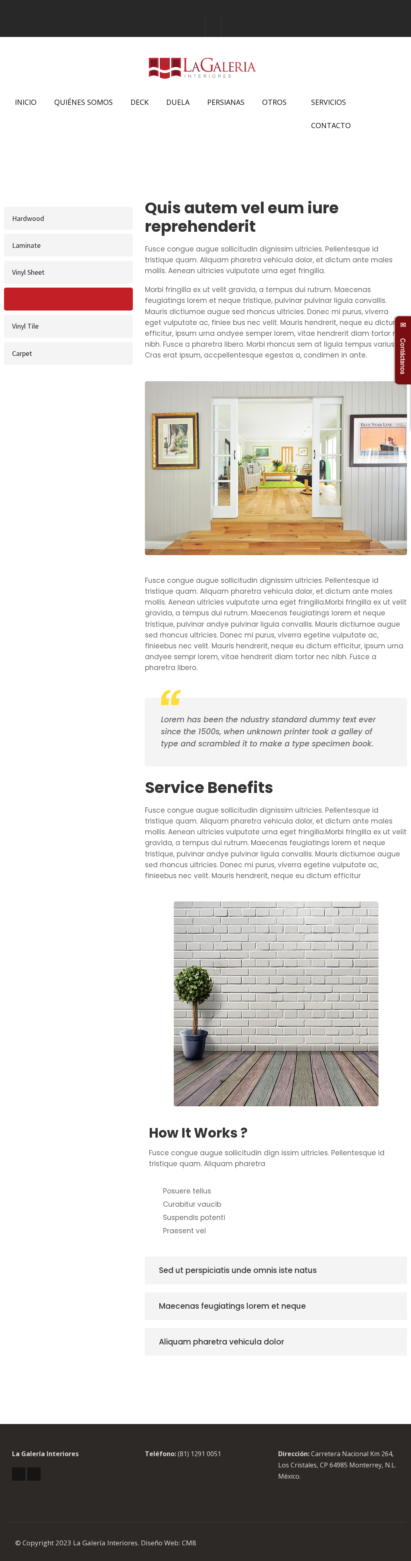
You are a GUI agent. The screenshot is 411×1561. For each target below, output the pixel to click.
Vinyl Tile (25, 326)
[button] (276, 1270)
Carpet (22, 353)
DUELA (177, 102)
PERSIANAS (225, 102)
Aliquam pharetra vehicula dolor (221, 1341)
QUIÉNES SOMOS (83, 102)
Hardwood (28, 218)
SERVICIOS (328, 102)
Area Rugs (27, 299)
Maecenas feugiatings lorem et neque (232, 1306)
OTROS (274, 102)
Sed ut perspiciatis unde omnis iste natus (238, 1270)
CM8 (189, 1542)
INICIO (26, 102)
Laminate (26, 245)
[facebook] (197, 27)
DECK (139, 102)
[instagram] (214, 27)
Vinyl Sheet (28, 272)
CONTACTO (331, 125)
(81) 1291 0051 (199, 1453)
